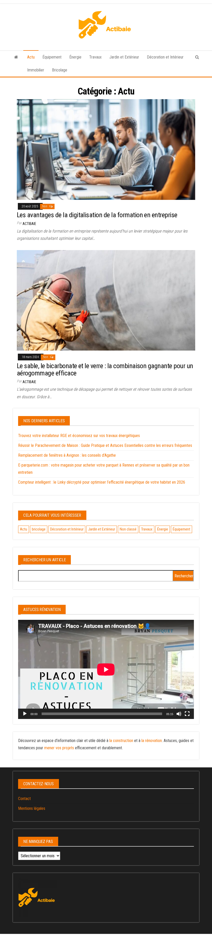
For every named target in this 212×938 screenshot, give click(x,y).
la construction (121, 740)
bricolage (39, 529)
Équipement (52, 57)
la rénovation (151, 740)
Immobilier (35, 70)
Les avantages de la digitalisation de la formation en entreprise (97, 215)
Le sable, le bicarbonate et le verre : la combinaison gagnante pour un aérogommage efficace (105, 369)
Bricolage (59, 70)
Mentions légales (31, 808)
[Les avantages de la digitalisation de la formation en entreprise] (106, 149)
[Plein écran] (187, 713)
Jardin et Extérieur (124, 57)
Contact (24, 798)
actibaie (29, 224)
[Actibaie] (16, 57)
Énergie (75, 57)
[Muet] (178, 713)
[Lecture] (24, 713)
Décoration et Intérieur (165, 57)
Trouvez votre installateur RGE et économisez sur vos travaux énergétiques (79, 435)
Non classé (128, 529)
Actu (31, 57)
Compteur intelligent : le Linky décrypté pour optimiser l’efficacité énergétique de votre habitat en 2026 (101, 482)
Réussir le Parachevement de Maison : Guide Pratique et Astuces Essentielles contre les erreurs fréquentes (105, 445)
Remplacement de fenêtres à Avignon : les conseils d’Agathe (67, 455)
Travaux (95, 57)
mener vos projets (59, 747)
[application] (106, 669)
